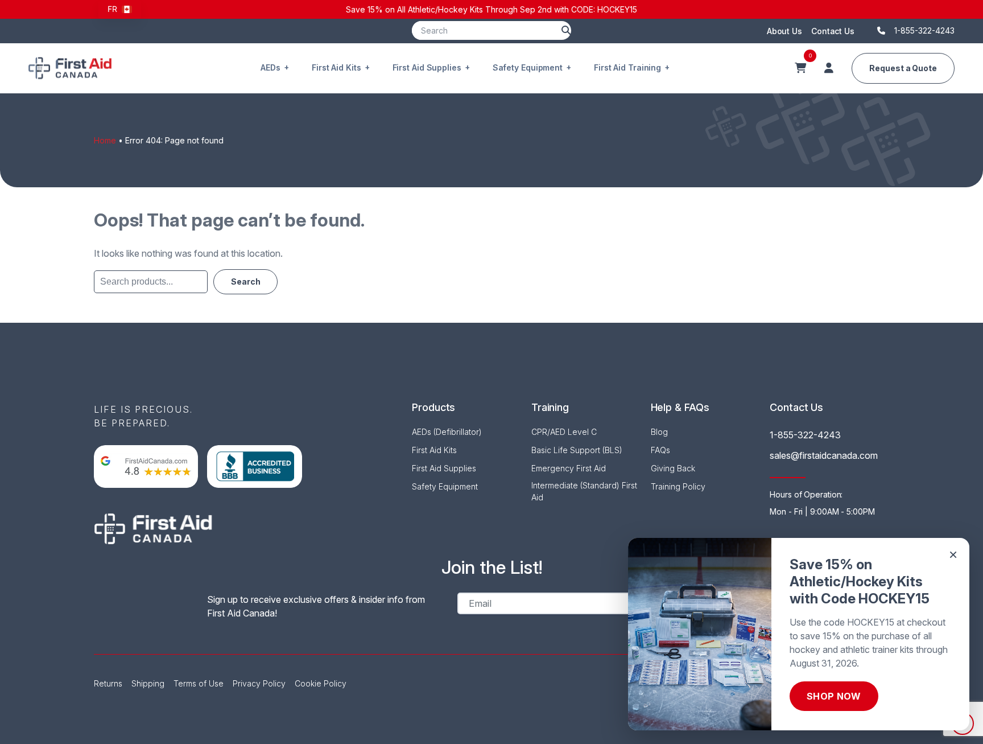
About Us (784, 31)
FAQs (660, 450)
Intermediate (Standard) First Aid (584, 491)
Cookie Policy (320, 683)
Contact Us (832, 31)
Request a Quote (903, 68)
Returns (108, 683)
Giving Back (673, 468)
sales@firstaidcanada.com (824, 455)
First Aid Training (627, 67)
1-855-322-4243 (805, 435)
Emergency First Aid (568, 468)
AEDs (270, 67)
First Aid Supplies (427, 67)
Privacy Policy (259, 683)
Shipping (147, 683)
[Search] (566, 30)
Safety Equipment (528, 67)
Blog (659, 432)
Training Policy (678, 486)
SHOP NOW (834, 696)
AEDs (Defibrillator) (447, 432)
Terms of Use (199, 683)
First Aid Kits (336, 67)
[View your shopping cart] (800, 68)
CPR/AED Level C (564, 432)
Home (105, 140)
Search (245, 281)
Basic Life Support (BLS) (576, 450)
